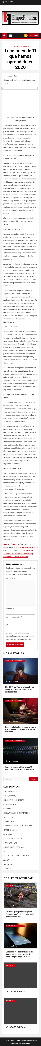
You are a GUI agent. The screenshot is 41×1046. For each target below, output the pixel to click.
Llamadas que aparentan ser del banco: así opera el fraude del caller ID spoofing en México (19, 954)
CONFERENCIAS (10, 804)
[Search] (21, 35)
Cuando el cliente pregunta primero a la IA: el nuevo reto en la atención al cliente (20, 729)
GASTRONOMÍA (10, 830)
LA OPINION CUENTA (12, 838)
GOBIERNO (8, 834)
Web (8, 625)
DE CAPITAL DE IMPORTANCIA (16, 813)
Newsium (14, 1043)
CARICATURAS (9, 796)
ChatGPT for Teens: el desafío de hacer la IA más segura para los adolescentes (19, 689)
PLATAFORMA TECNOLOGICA (20, 46)
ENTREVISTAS (9, 821)
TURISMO (7, 868)
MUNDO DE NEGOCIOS (13, 847)
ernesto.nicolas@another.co (27, 547)
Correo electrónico (14, 617)
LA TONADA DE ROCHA (16, 992)
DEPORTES (8, 817)
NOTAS (6, 851)
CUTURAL (7, 808)
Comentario (11, 578)
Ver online (34, 35)
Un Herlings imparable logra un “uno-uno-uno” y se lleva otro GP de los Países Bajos (20, 914)
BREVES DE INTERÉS (11, 791)
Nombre (10, 608)
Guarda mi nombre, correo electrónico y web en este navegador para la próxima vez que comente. (20, 636)
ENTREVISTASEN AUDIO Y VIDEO (17, 826)
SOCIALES (7, 864)
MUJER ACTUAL (10, 843)
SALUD (6, 860)
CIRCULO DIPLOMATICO (13, 800)
